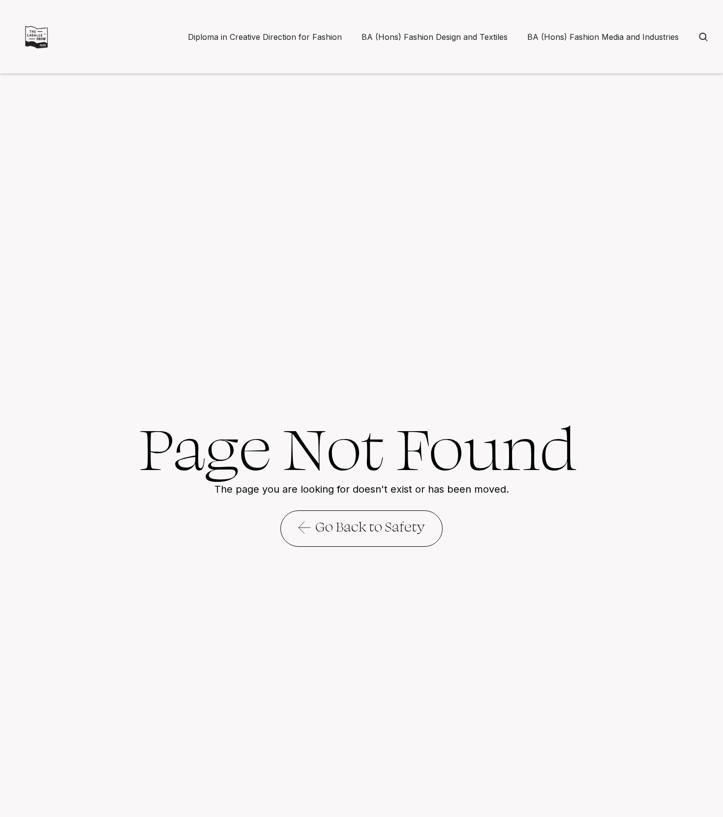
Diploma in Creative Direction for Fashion (265, 37)
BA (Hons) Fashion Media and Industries (603, 37)
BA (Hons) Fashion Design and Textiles (435, 37)
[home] (36, 37)
